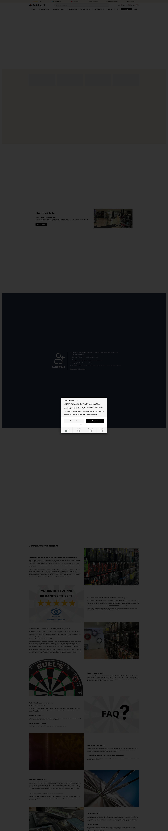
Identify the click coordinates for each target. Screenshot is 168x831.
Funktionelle (90, 428)
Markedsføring (79, 428)
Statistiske (101, 428)
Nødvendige (66, 428)
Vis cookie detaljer (84, 425)
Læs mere (94, 414)
